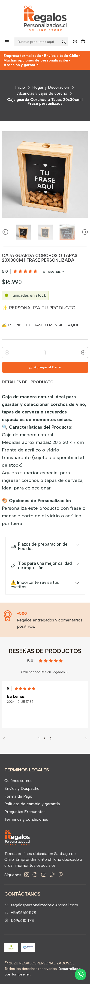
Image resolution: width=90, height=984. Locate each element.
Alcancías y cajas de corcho (42, 93)
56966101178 (22, 920)
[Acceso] (74, 42)
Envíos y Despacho (21, 788)
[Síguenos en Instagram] (27, 875)
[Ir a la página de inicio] (45, 18)
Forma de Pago (18, 796)
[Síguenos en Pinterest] (60, 875)
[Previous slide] (5, 232)
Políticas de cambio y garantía (32, 803)
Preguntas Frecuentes (24, 811)
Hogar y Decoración (50, 87)
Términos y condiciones (26, 819)
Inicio (20, 87)
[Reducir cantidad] (7, 352)
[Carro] (83, 42)
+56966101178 (23, 912)
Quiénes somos (18, 780)
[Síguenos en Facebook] (35, 875)
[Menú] (7, 42)
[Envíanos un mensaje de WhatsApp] (80, 974)
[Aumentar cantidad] (83, 352)
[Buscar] (64, 41)
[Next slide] (84, 232)
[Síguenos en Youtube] (44, 875)
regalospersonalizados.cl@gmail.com (44, 904)
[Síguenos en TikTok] (52, 875)
